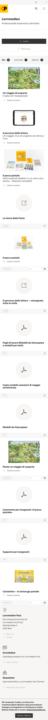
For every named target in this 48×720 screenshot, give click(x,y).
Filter (25, 49)
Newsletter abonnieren (15, 687)
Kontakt (9, 637)
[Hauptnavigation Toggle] (44, 9)
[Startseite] (4, 9)
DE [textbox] (36, 2)
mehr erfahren (12, 662)
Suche (25, 41)
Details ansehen (13, 100)
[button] (24, 715)
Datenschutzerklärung (36, 710)
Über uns (10, 634)
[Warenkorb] (36, 9)
